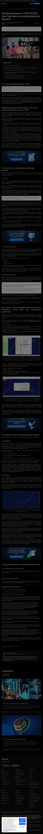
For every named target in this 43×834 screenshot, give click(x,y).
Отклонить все (22, 823)
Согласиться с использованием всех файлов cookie (22, 820)
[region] (14, 824)
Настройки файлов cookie (22, 826)
